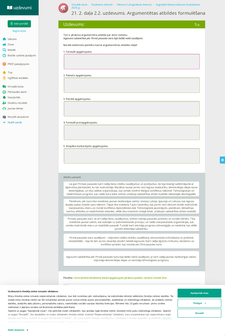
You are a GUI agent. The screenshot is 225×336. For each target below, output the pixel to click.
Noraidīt (199, 313)
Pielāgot (197, 303)
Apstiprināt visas (199, 293)
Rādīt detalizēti (16, 330)
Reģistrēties (19, 30)
